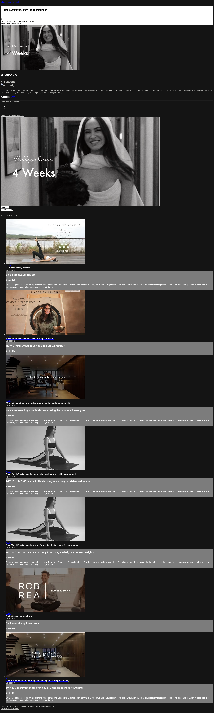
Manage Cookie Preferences (39, 706)
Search (11, 21)
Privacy (15, 706)
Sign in (33, 21)
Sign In (18, 24)
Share (13, 97)
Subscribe (5, 97)
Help (3, 706)
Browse (4, 21)
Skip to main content (10, 2)
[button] (2, 19)
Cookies (22, 706)
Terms (9, 706)
